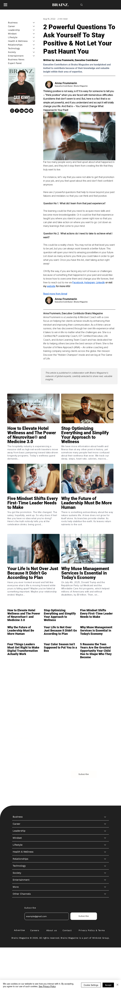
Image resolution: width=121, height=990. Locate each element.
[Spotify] (31, 111)
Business (13, 22)
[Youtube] (26, 111)
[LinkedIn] (21, 111)
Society (12, 52)
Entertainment (15, 55)
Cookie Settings (91, 985)
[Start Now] (33, 444)
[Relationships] (34, 45)
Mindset (12, 33)
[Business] (34, 23)
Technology (14, 48)
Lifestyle (12, 37)
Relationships (15, 44)
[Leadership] (34, 30)
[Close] (117, 985)
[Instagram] (12, 111)
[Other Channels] (105, 752)
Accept (108, 985)
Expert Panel (15, 63)
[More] (105, 745)
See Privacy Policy (47, 986)
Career (11, 26)
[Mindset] (34, 34)
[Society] (34, 52)
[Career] (34, 26)
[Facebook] (17, 111)
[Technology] (34, 48)
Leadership (14, 30)
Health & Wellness (18, 41)
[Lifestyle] (34, 37)
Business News (16, 59)
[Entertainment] (34, 56)
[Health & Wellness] (34, 41)
